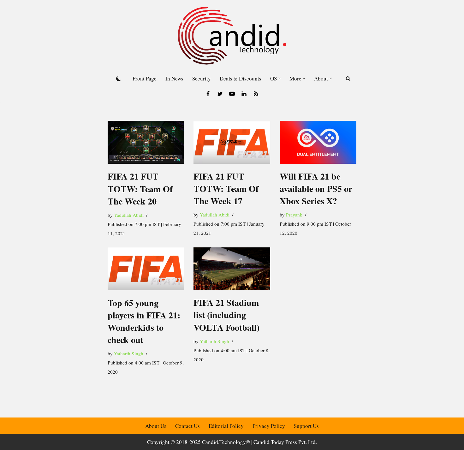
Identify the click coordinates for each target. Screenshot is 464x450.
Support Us (306, 425)
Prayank (294, 214)
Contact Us (187, 425)
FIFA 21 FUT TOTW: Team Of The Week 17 (226, 188)
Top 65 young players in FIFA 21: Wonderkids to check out (144, 321)
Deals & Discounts (240, 78)
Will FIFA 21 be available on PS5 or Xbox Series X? (316, 188)
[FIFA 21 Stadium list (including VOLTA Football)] (231, 268)
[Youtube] (232, 93)
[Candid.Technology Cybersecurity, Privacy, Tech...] (232, 36)
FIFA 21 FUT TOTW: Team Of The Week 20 (140, 188)
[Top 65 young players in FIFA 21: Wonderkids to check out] (146, 268)
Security (201, 78)
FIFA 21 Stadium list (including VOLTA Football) (226, 315)
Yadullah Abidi (129, 215)
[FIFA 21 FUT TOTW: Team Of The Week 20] (146, 142)
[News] (256, 93)
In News (174, 78)
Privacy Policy (269, 425)
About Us (155, 425)
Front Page (145, 78)
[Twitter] (220, 93)
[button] (279, 78)
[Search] (348, 78)
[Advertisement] (318, 289)
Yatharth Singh (128, 353)
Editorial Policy (226, 425)
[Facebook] (208, 93)
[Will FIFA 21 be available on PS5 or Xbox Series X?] (318, 142)
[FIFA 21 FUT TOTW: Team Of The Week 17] (231, 142)
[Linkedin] (244, 93)
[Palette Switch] (119, 78)
